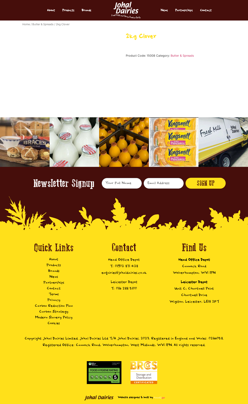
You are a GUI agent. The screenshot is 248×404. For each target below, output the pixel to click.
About (51, 10)
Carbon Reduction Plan (54, 305)
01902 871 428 (126, 266)
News (164, 10)
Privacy (53, 300)
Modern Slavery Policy (53, 317)
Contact (206, 10)
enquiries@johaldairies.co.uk (124, 272)
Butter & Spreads (43, 24)
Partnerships (184, 10)
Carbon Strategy (53, 311)
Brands (86, 10)
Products (68, 10)
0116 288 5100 (126, 288)
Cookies (54, 323)
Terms (54, 294)
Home (26, 24)
